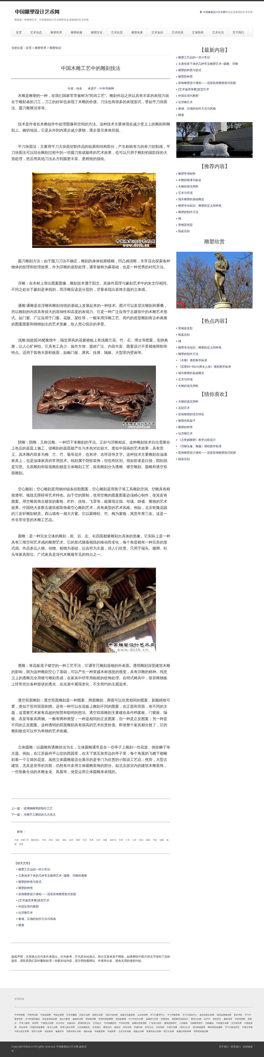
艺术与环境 (185, 193)
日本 (134, 839)
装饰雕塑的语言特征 (191, 414)
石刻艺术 (184, 408)
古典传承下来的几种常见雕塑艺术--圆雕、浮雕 (208, 64)
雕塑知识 (55, 48)
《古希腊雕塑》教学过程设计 (197, 440)
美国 (51, 839)
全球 (71, 839)
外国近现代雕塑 (28, 906)
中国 (16, 839)
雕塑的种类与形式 (29, 882)
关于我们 (224, 1046)
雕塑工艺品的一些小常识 (34, 869)
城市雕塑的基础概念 (191, 199)
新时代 (113, 839)
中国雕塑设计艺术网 (214, 12)
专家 (121, 839)
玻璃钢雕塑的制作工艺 (38, 808)
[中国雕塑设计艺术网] (37, 12)
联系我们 (236, 1046)
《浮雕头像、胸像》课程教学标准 (200, 446)
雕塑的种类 (25, 888)
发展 (57, 839)
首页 (29, 48)
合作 (98, 839)
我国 (148, 839)
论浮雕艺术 (25, 913)
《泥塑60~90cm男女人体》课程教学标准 (204, 366)
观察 (21, 844)
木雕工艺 (25, 839)
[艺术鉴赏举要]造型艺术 (33, 900)
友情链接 (248, 1046)
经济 (85, 839)
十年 (128, 839)
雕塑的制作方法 (188, 212)
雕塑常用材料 (187, 173)
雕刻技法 (35, 839)
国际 (64, 839)
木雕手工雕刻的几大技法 (39, 814)
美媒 (105, 839)
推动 (141, 839)
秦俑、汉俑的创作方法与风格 (37, 919)
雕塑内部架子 (187, 421)
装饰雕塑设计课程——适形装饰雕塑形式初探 (47, 894)
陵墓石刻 (184, 231)
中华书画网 (106, 88)
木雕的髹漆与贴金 (189, 180)
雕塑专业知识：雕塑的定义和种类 (200, 205)
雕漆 (21, 925)
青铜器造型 (185, 225)
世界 (92, 839)
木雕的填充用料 (188, 186)
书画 (155, 839)
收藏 (162, 839)
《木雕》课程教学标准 (192, 360)
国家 (78, 839)
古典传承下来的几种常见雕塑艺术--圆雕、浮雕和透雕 (52, 875)
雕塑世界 (40, 48)
